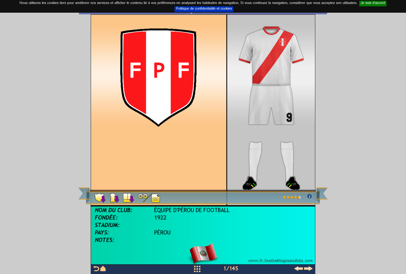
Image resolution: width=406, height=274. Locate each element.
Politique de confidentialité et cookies (204, 9)
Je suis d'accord (373, 3)
